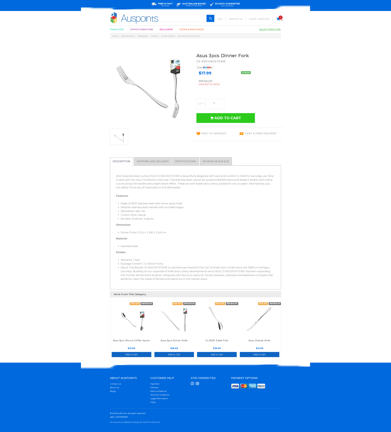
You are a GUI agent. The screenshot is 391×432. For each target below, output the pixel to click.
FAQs (153, 402)
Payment (154, 384)
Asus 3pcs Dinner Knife (174, 340)
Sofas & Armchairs (191, 29)
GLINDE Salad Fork (216, 340)
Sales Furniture (270, 29)
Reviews (209, 161)
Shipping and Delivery (153, 161)
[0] (278, 20)
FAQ (219, 19)
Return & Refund (158, 391)
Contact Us (236, 19)
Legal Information (159, 398)
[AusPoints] (134, 18)
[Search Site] (210, 18)
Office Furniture (141, 29)
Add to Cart (227, 118)
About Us (114, 387)
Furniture (117, 29)
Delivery (154, 387)
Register (264, 19)
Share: (200, 67)
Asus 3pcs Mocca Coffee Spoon (131, 340)
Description (121, 161)
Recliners (166, 29)
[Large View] (119, 137)
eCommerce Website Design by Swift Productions (135, 422)
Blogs (113, 391)
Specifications (185, 161)
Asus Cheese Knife (259, 340)
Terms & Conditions (159, 395)
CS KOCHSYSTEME (211, 61)
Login (252, 19)
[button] (214, 133)
